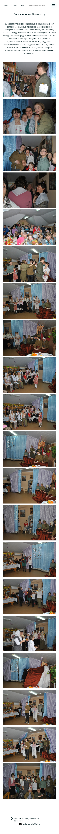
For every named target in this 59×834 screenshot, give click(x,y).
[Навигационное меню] (53, 5)
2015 (22, 6)
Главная (5, 6)
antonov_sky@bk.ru (31, 824)
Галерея (14, 6)
